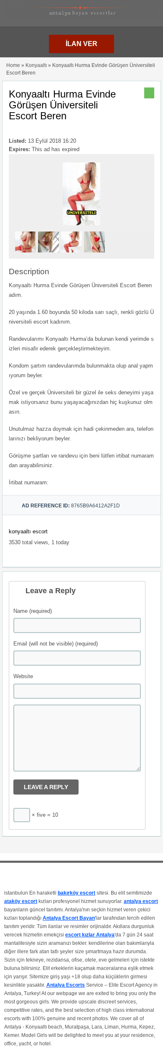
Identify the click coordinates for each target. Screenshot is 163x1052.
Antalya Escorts (65, 985)
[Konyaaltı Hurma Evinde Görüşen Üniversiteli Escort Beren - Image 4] (95, 255)
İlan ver (81, 43)
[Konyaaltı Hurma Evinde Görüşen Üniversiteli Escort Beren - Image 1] (26, 255)
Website (23, 676)
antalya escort (141, 901)
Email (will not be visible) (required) (55, 643)
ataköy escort (20, 901)
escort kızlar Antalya (90, 935)
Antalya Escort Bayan (69, 918)
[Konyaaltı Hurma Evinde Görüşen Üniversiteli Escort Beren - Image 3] (72, 255)
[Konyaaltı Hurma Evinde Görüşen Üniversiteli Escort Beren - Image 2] (49, 255)
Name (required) (32, 611)
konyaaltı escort (28, 531)
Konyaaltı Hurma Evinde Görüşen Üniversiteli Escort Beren (62, 104)
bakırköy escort (76, 893)
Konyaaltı (36, 65)
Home (13, 65)
